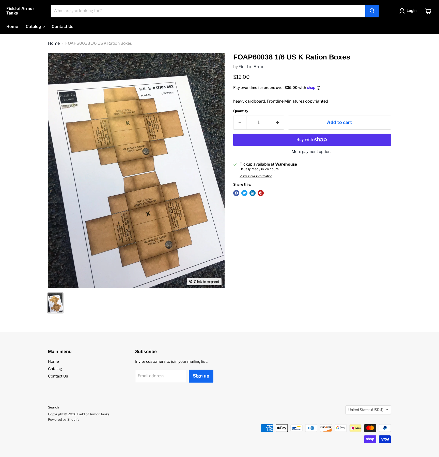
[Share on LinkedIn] (252, 193)
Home (12, 26)
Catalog (34, 26)
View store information (256, 176)
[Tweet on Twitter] (244, 193)
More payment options (312, 152)
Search (53, 407)
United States (365, 409)
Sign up (201, 376)
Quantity (240, 111)
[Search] (372, 11)
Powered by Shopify (63, 419)
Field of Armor (252, 66)
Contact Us (62, 26)
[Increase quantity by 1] (277, 123)
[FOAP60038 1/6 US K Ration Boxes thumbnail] (55, 303)
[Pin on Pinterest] (261, 193)
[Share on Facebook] (236, 193)
